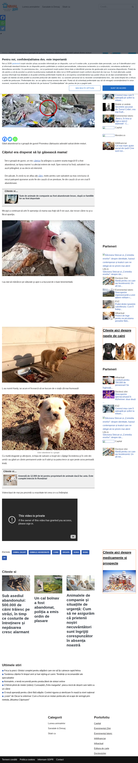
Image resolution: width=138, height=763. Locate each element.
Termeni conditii (9, 759)
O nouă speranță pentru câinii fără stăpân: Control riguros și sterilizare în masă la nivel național (49, 692)
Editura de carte (101, 748)
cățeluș (37, 161)
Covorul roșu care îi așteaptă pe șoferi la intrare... (124, 97)
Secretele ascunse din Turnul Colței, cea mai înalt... (125, 109)
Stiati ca (52, 733)
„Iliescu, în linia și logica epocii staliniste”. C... (123, 121)
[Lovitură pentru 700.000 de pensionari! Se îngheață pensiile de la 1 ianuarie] (108, 380)
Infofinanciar (100, 738)
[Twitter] (10, 139)
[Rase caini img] (119, 359)
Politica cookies (27, 759)
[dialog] (69, 74)
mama (85, 552)
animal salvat (19, 552)
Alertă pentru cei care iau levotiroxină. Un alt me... (125, 283)
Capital (97, 723)
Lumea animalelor (56, 723)
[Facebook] (4, 139)
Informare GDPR (46, 759)
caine (55, 552)
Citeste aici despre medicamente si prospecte (117, 558)
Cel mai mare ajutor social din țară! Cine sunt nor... (124, 148)
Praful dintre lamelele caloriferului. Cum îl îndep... (125, 306)
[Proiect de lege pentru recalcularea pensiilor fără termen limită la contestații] (108, 316)
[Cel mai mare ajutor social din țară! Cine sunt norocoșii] (108, 146)
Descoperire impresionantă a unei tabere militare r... (125, 295)
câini (40, 176)
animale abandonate (39, 552)
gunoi (76, 552)
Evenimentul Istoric (103, 733)
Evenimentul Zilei (102, 728)
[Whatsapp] (15, 139)
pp (4, 558)
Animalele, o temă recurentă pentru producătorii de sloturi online (34, 681)
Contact (60, 759)
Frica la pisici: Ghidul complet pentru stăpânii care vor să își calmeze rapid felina (42, 670)
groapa (66, 552)
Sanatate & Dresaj (56, 728)
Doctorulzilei (100, 753)
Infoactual (98, 743)
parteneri (16, 63)
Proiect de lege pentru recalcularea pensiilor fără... (124, 318)
